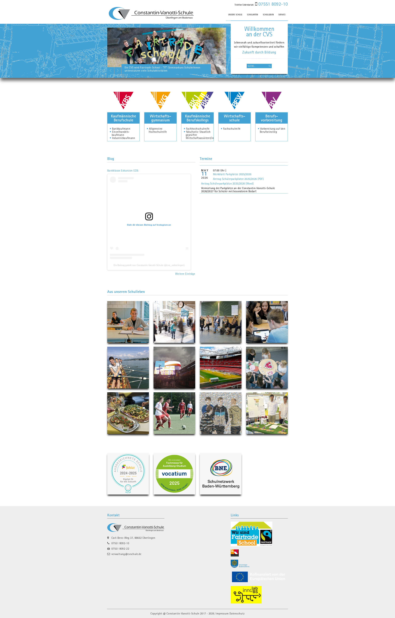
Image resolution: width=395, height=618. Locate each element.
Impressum (222, 613)
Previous (110, 70)
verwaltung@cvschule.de (126, 554)
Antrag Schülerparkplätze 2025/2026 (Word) (227, 183)
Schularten (252, 14)
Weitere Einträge (185, 273)
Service (281, 14)
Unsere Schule (235, 14)
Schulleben (268, 14)
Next (117, 70)
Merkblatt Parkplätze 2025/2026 (232, 174)
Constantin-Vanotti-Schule (182, 613)
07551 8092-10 (272, 4)
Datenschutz (237, 613)
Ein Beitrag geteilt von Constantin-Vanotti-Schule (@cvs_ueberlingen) (149, 265)
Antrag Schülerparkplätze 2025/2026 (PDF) (238, 178)
